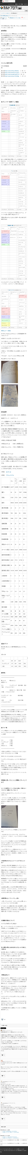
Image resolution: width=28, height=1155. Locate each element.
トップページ (11, 4)
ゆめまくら (8, 13)
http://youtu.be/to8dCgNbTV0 (12, 74)
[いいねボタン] (2, 1019)
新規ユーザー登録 (19, 4)
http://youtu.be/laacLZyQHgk (12, 76)
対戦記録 (11, 17)
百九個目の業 (12, 105)
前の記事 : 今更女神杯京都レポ (10, 1131)
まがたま (8, 472)
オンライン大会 (17, 17)
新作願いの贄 (10, 225)
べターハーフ (11, 290)
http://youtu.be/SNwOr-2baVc (12, 72)
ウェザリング (10, 1149)
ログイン (26, 4)
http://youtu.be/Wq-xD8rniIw (12, 70)
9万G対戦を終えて (5, 15)
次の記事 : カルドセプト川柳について (11, 1132)
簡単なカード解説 (6, 330)
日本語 (6, 1)
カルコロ (6, 1150)
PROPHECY (20, 1150)
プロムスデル (10, 475)
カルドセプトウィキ (12, 1150)
